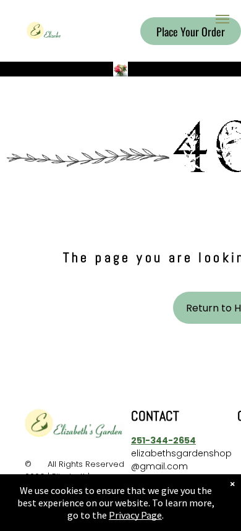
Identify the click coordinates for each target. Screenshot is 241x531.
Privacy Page (135, 515)
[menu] (222, 19)
